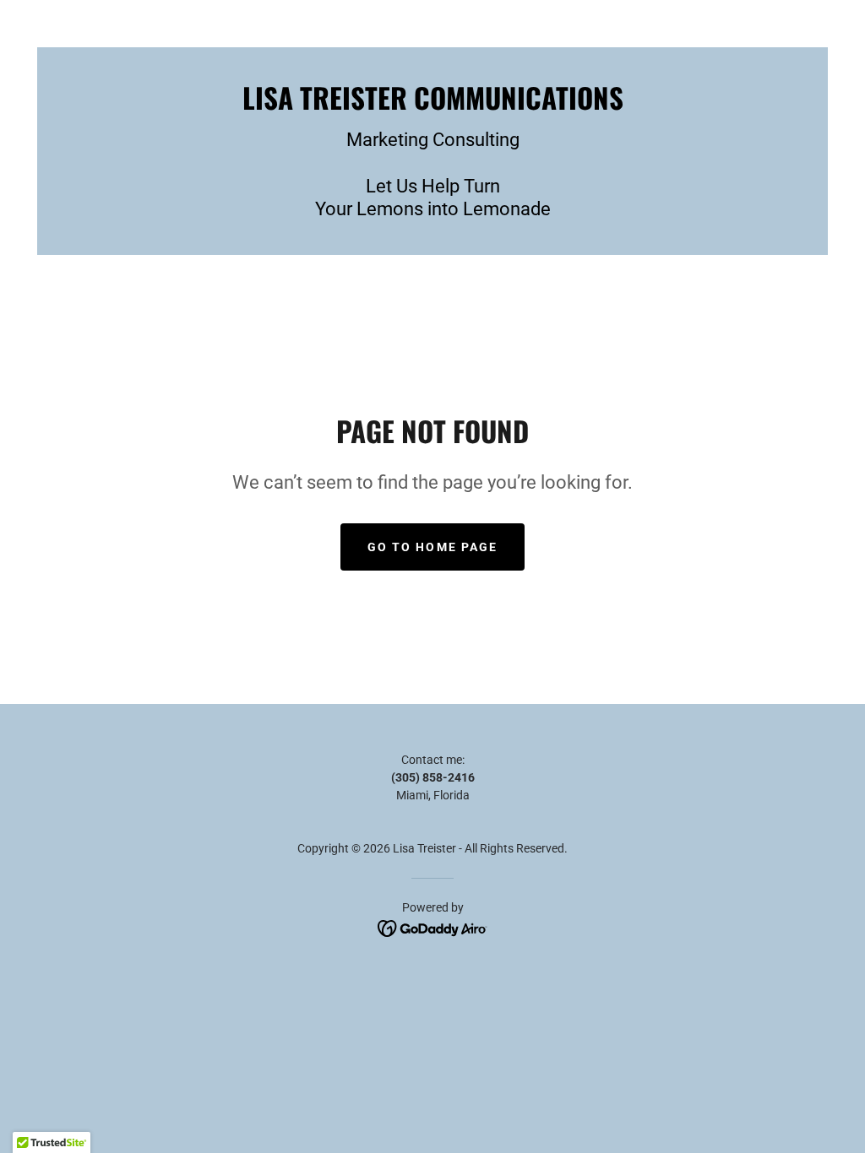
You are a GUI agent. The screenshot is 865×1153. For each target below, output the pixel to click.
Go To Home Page (432, 547)
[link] (432, 105)
